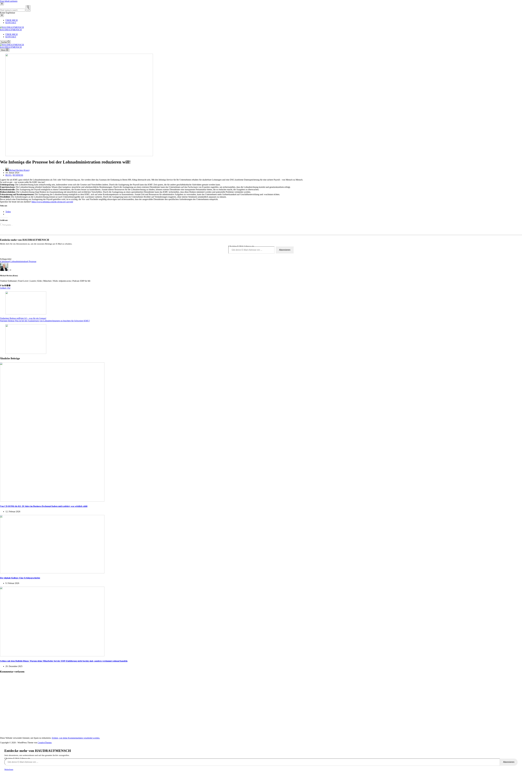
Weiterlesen (8, 769)
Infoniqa (4, 261)
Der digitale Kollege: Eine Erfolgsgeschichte (20, 578)
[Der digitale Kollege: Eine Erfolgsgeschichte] (52, 572)
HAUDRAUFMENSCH (11, 30)
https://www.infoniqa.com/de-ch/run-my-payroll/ (52, 202)
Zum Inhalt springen (8, 1)
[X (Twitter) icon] (7, 285)
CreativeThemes (45, 742)
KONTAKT (10, 37)
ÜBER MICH (11, 34)
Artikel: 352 (5, 288)
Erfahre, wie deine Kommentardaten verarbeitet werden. (76, 738)
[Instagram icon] (9, 285)
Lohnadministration (18, 261)
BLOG (8, 175)
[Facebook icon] (1, 285)
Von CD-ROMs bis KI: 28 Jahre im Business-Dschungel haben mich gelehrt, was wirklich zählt (43, 506)
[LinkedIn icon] (3, 285)
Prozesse (31, 261)
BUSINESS (18, 175)
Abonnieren (284, 250)
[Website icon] (5, 285)
